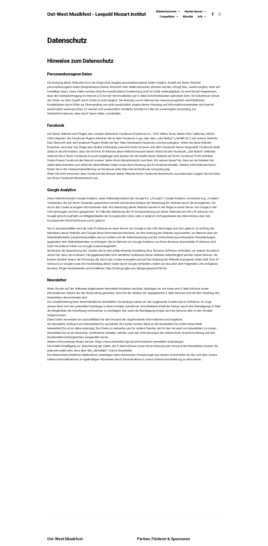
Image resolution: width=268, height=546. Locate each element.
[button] (219, 14)
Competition (167, 16)
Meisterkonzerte (166, 11)
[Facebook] (212, 14)
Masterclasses (194, 11)
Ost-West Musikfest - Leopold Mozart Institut (96, 14)
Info (200, 16)
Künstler (188, 16)
